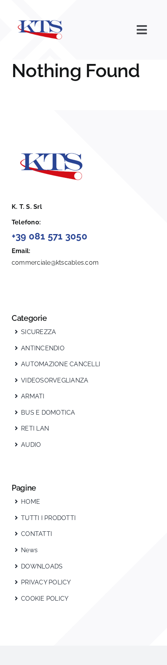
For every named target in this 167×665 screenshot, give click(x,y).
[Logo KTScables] (41, 14)
